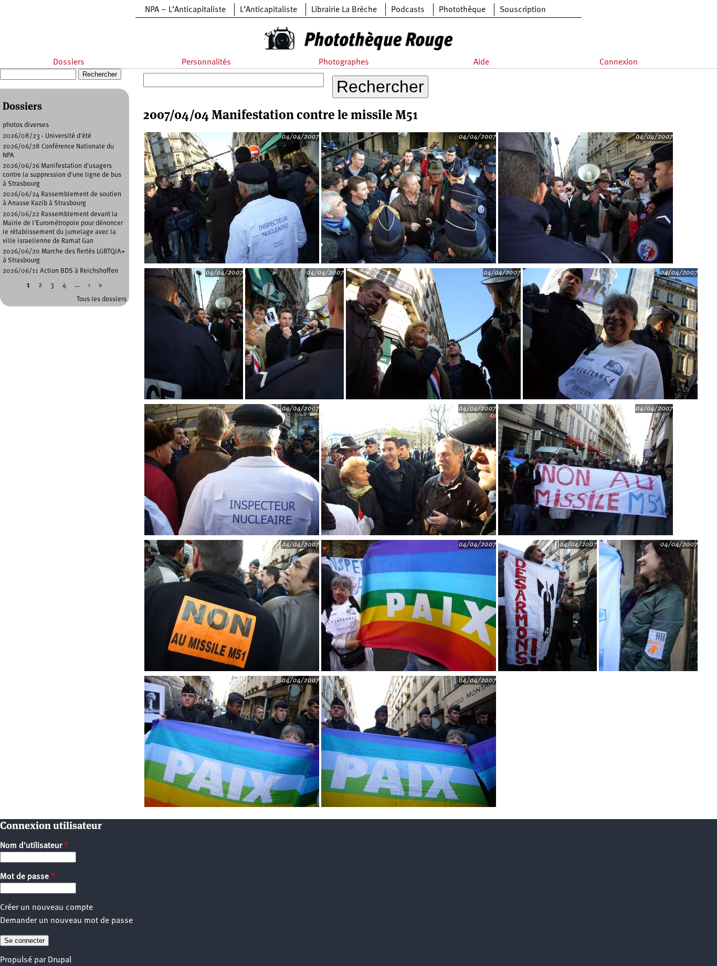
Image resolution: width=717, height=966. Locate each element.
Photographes (344, 62)
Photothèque (462, 10)
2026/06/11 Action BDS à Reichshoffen (60, 271)
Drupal (59, 960)
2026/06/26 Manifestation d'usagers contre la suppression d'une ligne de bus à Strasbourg (62, 175)
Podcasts (408, 10)
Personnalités (206, 62)
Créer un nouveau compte (46, 908)
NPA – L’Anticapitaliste (185, 10)
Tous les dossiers (101, 299)
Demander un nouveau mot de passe (66, 921)
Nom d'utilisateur (34, 846)
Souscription (523, 10)
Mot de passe (27, 877)
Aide (481, 62)
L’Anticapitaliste (268, 10)
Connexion (618, 62)
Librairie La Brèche (344, 10)
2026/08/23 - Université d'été (47, 136)
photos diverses (26, 125)
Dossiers (69, 62)
